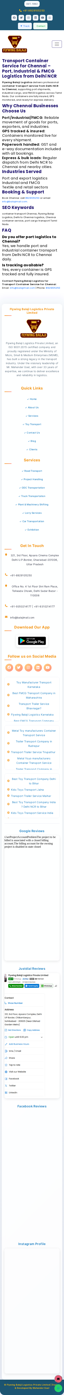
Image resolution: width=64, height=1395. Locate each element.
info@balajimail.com (14, 201)
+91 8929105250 (34, 10)
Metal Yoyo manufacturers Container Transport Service (33, 760)
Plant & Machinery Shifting (33, 504)
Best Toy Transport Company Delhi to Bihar (34, 781)
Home (33, 399)
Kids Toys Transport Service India (32, 812)
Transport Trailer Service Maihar (31, 795)
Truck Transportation (33, 496)
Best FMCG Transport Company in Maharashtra (33, 695)
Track (26, 26)
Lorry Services (33, 512)
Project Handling (33, 479)
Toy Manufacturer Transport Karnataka (33, 684)
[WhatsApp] (58, 1388)
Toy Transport (33, 424)
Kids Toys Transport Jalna (27, 789)
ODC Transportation (33, 487)
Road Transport (33, 470)
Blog (33, 441)
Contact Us (33, 432)
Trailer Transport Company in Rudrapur (34, 743)
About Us (33, 407)
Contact (41, 26)
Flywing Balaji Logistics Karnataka (32, 714)
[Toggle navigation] (57, 44)
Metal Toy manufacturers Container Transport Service (34, 733)
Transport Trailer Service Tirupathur (33, 752)
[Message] (58, 1379)
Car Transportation (33, 521)
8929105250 (32, 198)
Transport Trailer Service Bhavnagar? (34, 706)
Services (33, 415)
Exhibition (33, 529)
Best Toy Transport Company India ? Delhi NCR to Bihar (34, 804)
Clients (33, 449)
